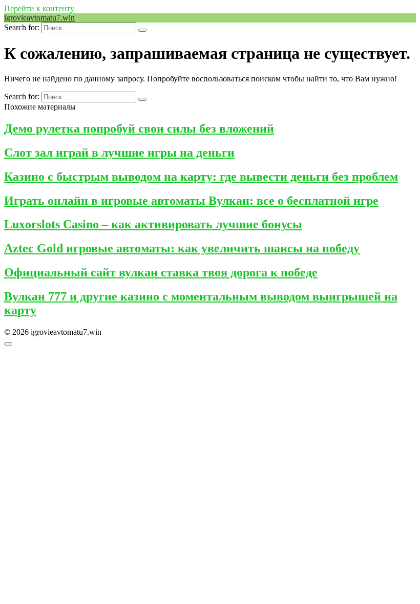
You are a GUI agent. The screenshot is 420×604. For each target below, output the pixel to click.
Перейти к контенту (39, 8)
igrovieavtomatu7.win (39, 17)
